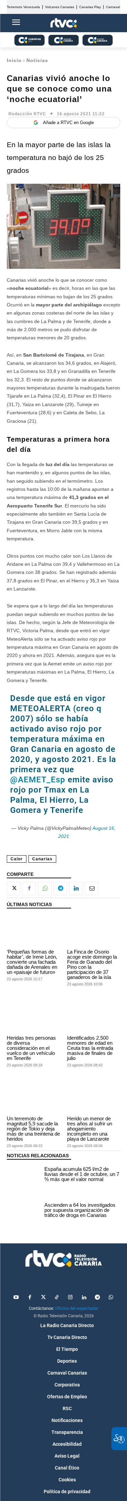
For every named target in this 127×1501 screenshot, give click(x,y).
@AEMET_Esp (37, 779)
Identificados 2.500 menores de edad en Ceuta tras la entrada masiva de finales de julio (90, 1048)
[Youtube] (16, 1298)
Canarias (42, 859)
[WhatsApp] (44, 888)
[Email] (91, 888)
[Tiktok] (57, 1298)
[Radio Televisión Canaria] (63, 1258)
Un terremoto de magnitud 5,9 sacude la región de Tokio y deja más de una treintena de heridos (33, 1129)
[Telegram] (60, 888)
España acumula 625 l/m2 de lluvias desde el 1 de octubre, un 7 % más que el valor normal (81, 1174)
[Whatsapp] (111, 1298)
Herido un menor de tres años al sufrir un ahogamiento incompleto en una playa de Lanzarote (89, 1129)
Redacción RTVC (27, 114)
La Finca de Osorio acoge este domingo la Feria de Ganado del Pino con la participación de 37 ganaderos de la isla (92, 964)
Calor (16, 859)
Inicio (14, 60)
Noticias (37, 60)
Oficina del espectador (76, 1308)
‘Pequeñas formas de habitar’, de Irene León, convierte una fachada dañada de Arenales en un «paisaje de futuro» (32, 962)
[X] (13, 888)
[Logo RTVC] (64, 23)
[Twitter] (43, 1298)
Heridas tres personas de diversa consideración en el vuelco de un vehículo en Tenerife (31, 1048)
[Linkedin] (76, 888)
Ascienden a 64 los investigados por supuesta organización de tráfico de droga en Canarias (79, 1210)
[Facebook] (29, 888)
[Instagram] (70, 1298)
